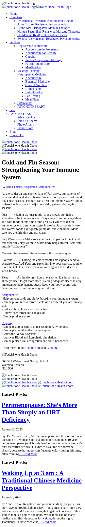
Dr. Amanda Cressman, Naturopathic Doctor (45, 20)
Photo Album (25, 124)
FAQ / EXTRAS (20, 113)
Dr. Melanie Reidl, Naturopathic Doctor (42, 35)
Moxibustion (33, 67)
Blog (12, 131)
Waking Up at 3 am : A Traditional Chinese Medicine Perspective (42, 480)
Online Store (25, 128)
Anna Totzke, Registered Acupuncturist (42, 24)
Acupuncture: (10, 295)
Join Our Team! (27, 121)
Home (13, 13)
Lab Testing (32, 96)
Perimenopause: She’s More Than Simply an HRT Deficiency (39, 412)
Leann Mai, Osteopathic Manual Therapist (43, 28)
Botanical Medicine (37, 81)
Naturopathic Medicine (31, 74)
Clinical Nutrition (36, 85)
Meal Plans (32, 99)
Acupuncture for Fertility (40, 53)
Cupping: (7, 323)
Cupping (30, 56)
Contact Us (16, 135)
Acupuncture (33, 78)
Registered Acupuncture (32, 45)
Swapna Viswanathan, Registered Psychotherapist (48, 38)
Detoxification (34, 92)
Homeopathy (33, 88)
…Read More (28, 454)
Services (14, 42)
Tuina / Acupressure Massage (43, 60)
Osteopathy (24, 103)
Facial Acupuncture (37, 63)
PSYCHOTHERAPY (31, 106)
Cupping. (52, 347)
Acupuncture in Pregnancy (42, 49)
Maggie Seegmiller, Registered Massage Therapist (48, 31)
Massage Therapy (28, 71)
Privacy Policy (26, 117)
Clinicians (15, 17)
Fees (12, 110)
